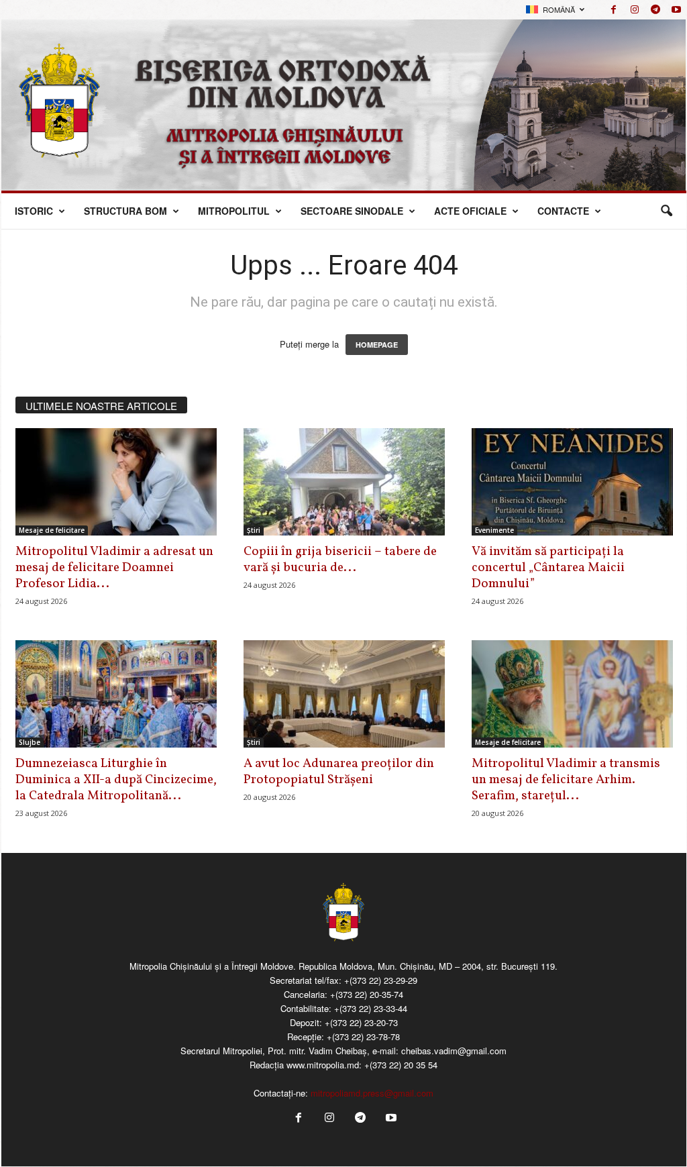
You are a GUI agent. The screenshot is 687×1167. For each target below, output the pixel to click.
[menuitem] (555, 9)
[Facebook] (614, 9)
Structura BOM (125, 210)
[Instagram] (635, 9)
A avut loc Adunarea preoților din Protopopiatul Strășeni (339, 772)
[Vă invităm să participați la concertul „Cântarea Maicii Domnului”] (572, 482)
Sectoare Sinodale (352, 210)
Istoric (34, 210)
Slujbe (29, 742)
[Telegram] (655, 9)
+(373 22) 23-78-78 (363, 1036)
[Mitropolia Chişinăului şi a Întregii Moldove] (343, 105)
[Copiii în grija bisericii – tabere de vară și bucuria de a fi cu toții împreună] (344, 482)
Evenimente (494, 530)
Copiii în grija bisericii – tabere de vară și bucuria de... (340, 559)
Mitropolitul (234, 210)
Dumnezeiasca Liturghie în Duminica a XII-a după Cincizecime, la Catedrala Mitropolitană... (116, 780)
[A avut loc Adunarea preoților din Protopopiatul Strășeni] (344, 694)
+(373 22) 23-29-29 (380, 980)
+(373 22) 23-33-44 (370, 1008)
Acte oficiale (470, 210)
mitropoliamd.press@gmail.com (372, 1092)
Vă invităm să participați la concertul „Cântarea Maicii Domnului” (548, 568)
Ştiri (253, 530)
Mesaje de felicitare (52, 530)
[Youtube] (676, 9)
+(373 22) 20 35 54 (400, 1064)
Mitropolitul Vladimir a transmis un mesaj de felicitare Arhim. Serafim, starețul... (566, 780)
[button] (666, 211)
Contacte (563, 210)
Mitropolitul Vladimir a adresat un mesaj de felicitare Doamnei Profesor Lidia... (114, 568)
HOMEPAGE (377, 345)
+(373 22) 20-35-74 (366, 994)
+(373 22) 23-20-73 (361, 1022)
